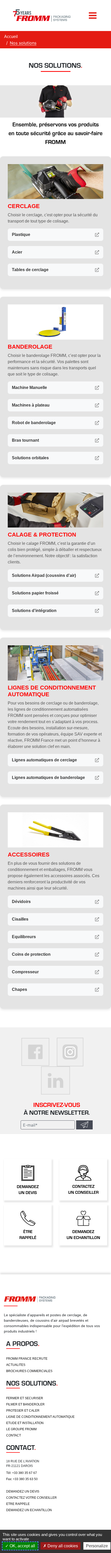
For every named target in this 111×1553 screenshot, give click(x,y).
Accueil (11, 36)
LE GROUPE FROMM (21, 1429)
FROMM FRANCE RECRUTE (26, 1358)
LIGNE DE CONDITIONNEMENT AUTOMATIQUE (40, 1417)
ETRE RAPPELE (18, 1504)
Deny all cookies (62, 1546)
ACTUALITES (15, 1365)
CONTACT (13, 1435)
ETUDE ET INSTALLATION (25, 1423)
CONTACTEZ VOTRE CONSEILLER (31, 1498)
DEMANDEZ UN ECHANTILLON (29, 1510)
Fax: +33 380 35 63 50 (22, 1479)
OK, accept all (22, 1546)
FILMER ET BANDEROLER (25, 1404)
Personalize (97, 1546)
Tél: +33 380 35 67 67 (21, 1473)
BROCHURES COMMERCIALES (29, 1371)
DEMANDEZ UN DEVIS (22, 1491)
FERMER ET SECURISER (24, 1398)
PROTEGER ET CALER (22, 1410)
